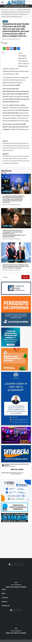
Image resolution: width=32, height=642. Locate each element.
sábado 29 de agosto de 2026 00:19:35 (12, 270)
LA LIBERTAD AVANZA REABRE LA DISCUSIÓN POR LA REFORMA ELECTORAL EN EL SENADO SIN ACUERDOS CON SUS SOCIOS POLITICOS (13, 199)
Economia (11, 260)
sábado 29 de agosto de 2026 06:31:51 (12, 239)
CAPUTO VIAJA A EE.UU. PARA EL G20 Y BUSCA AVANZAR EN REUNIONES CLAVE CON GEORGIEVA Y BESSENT (15, 266)
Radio (3, 593)
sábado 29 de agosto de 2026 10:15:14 (12, 204)
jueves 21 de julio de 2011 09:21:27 (12, 39)
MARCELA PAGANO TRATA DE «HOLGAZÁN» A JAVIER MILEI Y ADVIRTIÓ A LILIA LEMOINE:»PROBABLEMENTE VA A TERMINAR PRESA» (13, 233)
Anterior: (16, 145)
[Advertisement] (16, 539)
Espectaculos (6, 605)
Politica (10, 191)
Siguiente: (16, 158)
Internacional (17, 260)
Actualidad (5, 21)
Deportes (4, 601)
